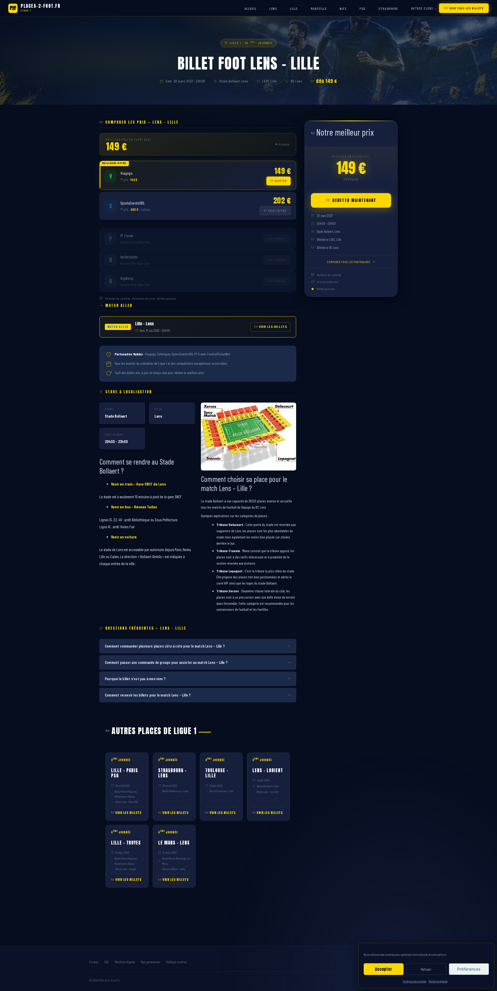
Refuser (426, 969)
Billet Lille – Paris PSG (126, 802)
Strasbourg (388, 8)
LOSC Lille (269, 81)
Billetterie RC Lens (328, 247)
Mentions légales (438, 981)
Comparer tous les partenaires (348, 261)
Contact (93, 962)
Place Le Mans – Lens (173, 869)
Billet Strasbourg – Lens (175, 791)
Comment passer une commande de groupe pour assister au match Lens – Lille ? (166, 662)
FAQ (106, 962)
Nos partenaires (150, 962)
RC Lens (296, 81)
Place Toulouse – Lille (221, 791)
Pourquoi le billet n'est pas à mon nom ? (135, 678)
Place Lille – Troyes (125, 869)
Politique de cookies (414, 981)
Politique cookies (176, 962)
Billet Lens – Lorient (267, 791)
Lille (294, 8)
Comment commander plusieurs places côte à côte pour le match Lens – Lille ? (165, 646)
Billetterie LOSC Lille (329, 239)
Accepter (383, 969)
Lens (273, 8)
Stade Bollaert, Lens (233, 81)
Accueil (250, 8)
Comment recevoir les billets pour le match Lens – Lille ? (148, 695)
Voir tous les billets (466, 8)
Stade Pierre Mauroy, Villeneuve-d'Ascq (125, 794)
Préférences (468, 969)
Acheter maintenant (354, 200)
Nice (343, 8)
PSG (363, 8)
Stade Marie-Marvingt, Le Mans (175, 860)
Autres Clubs (422, 8)
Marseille (319, 8)
